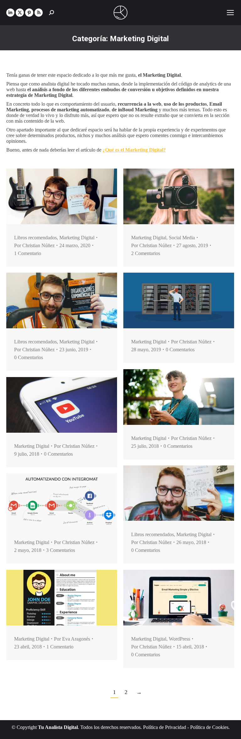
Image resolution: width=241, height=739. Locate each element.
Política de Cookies (209, 727)
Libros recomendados (35, 237)
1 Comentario (27, 253)
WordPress (179, 639)
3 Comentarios (60, 550)
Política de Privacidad (164, 727)
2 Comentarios (145, 253)
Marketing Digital (76, 237)
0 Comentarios (28, 357)
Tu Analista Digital (58, 727)
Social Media (182, 237)
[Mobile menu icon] (230, 12)
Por (34, 245)
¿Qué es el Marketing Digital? (134, 150)
